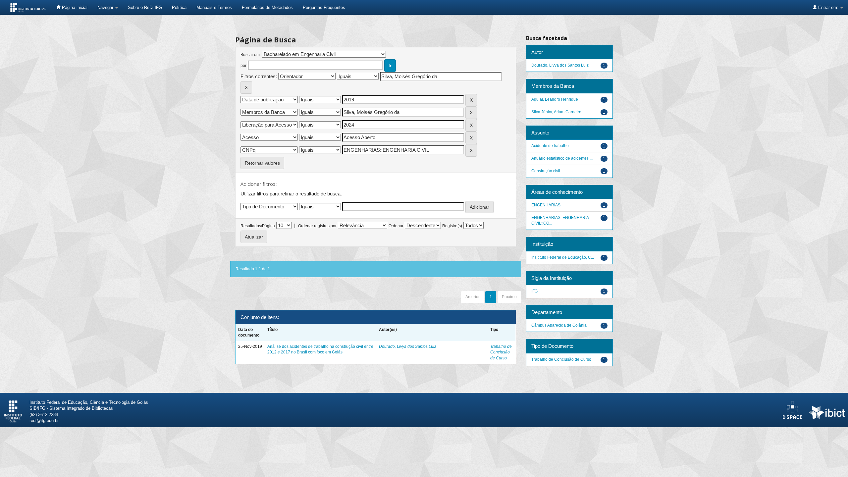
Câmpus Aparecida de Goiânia (559, 325)
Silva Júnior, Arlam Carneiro (556, 112)
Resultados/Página (257, 226)
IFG (534, 291)
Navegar (106, 7)
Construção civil (545, 171)
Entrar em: (828, 7)
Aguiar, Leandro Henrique (554, 99)
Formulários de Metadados (267, 7)
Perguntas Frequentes (324, 7)
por (243, 65)
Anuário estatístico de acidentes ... (562, 158)
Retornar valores (262, 163)
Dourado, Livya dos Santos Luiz (407, 346)
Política (179, 7)
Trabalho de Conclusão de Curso (501, 352)
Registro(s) (452, 226)
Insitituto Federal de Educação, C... (562, 257)
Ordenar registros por (317, 226)
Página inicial (74, 7)
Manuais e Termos (214, 7)
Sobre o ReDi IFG (145, 7)
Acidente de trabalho (550, 145)
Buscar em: (250, 54)
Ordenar (396, 226)
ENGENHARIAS (545, 205)
